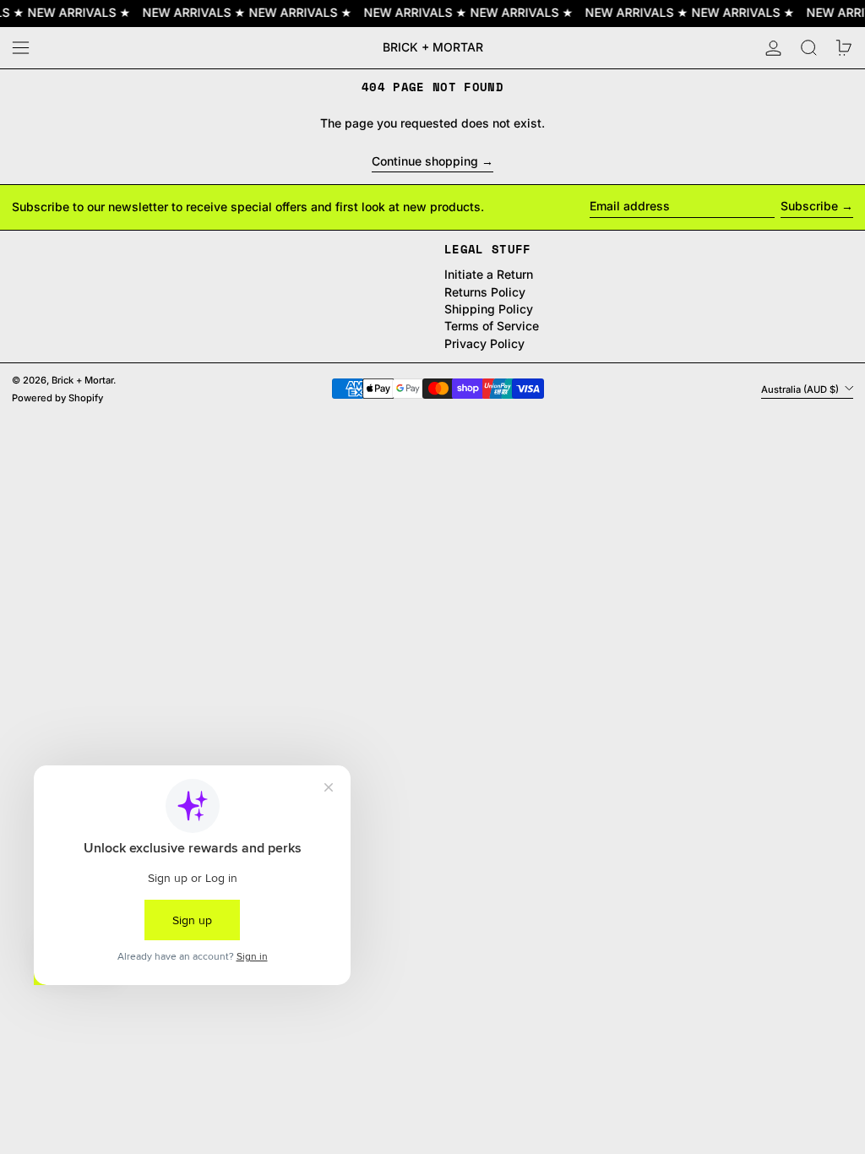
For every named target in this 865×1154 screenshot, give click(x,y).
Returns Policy (484, 292)
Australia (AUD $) (801, 389)
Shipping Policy (488, 309)
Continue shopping (425, 161)
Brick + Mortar (433, 47)
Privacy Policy (484, 343)
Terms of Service (491, 325)
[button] (809, 47)
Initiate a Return (488, 274)
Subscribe (809, 206)
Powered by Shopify (57, 398)
